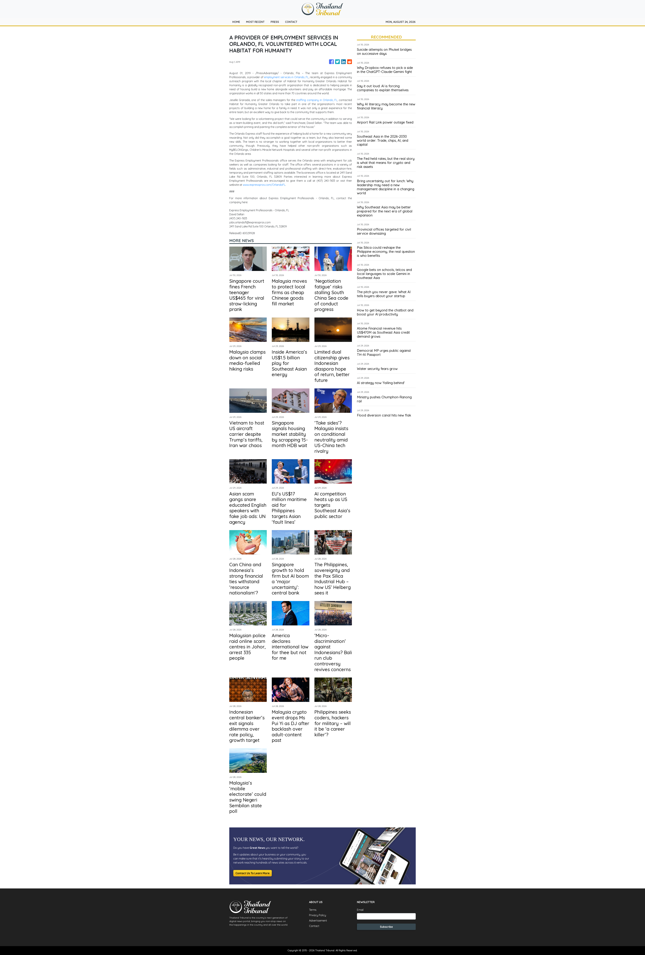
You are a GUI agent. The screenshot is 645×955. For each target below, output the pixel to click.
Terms (312, 909)
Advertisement (318, 920)
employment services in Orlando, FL (286, 77)
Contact (314, 926)
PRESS (275, 22)
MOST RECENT (255, 22)
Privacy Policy (317, 915)
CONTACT (291, 22)
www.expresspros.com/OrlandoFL (264, 184)
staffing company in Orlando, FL (316, 100)
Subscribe (386, 926)
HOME (236, 22)
